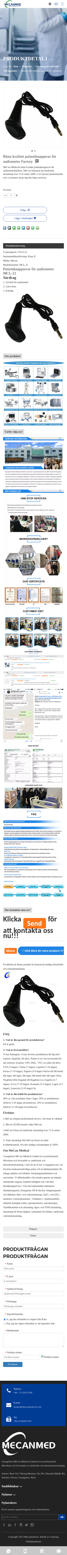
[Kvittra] (27, 1524)
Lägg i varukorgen (23, 218)
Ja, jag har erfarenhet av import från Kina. (26, 1319)
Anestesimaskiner (22, 1199)
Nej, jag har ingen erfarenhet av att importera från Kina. (30, 1323)
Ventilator (37, 1199)
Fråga (23, 210)
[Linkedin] (10, 1524)
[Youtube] (21, 1524)
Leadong (54, 1537)
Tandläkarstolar (11, 1207)
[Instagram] (32, 1524)
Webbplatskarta (33, 1541)
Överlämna (13, 1364)
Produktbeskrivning (15, 245)
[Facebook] (4, 1524)
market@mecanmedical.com (27, 1407)
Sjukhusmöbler (52, 1199)
